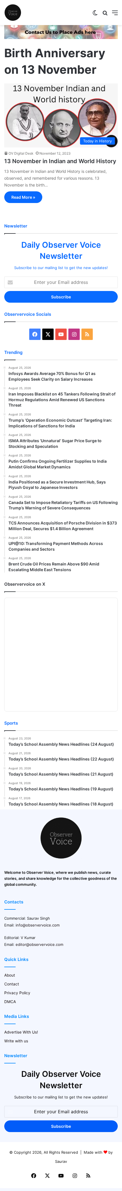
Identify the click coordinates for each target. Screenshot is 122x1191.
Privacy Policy (17, 993)
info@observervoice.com (38, 925)
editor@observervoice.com (39, 944)
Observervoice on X (24, 584)
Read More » (23, 197)
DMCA (10, 1001)
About (9, 975)
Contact (11, 984)
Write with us (16, 1041)
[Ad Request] (61, 37)
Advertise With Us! (21, 1032)
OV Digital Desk (21, 153)
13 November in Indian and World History (60, 161)
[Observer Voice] (12, 12)
